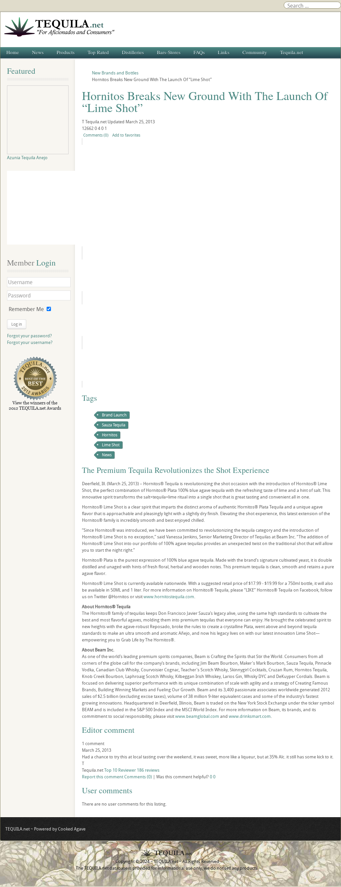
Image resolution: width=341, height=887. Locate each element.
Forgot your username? (30, 342)
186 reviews (148, 770)
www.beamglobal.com (197, 716)
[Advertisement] (44, 208)
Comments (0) (96, 135)
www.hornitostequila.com (169, 597)
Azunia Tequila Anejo (27, 158)
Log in (16, 324)
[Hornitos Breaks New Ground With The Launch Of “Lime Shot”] (134, 195)
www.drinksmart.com (250, 716)
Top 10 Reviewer (120, 770)
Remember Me (26, 309)
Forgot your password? (29, 336)
